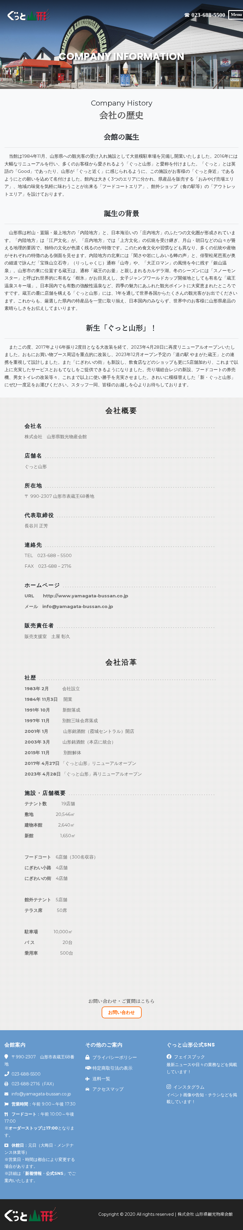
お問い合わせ (121, 1012)
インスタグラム (188, 1087)
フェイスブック (189, 1057)
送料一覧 (101, 1078)
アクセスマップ (108, 1089)
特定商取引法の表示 (112, 1068)
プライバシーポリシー (114, 1057)
